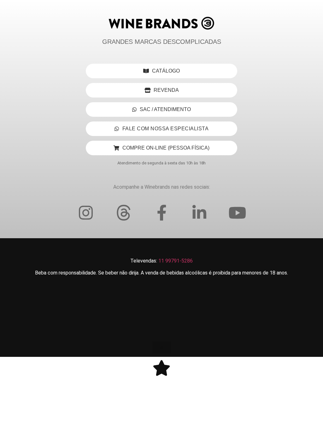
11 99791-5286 (175, 261)
